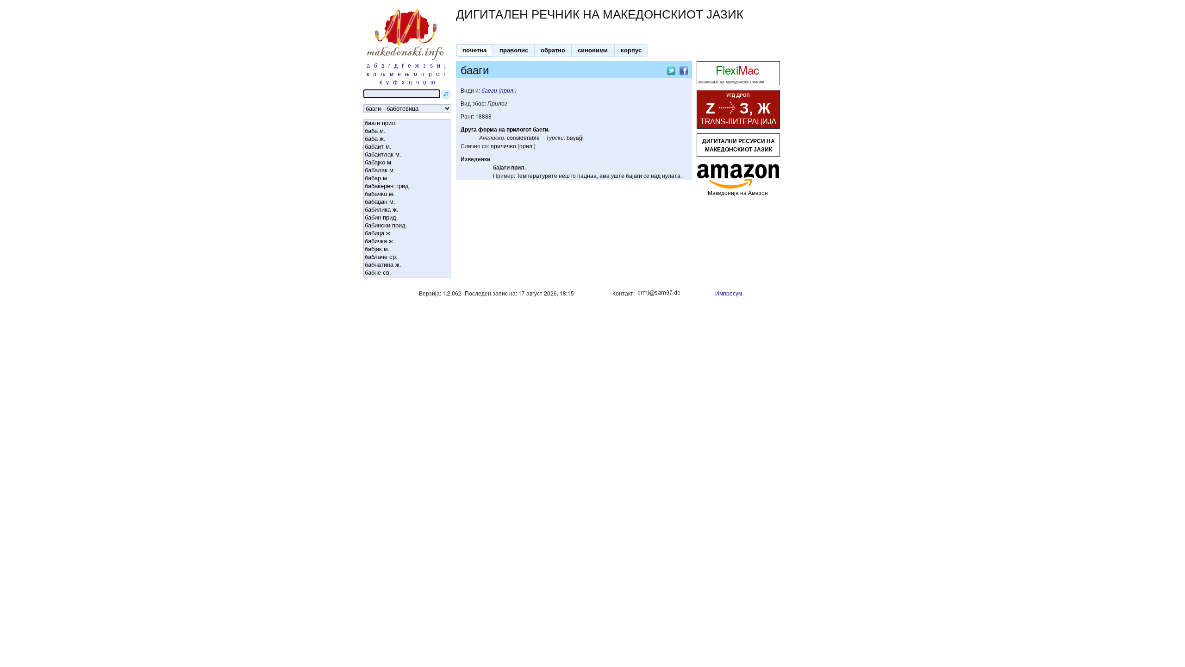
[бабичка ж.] (407, 241)
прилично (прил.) (513, 146)
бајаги (634, 175)
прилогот (518, 129)
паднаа (587, 175)
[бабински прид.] (407, 226)
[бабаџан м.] (407, 202)
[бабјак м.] (407, 249)
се (646, 175)
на (502, 129)
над (656, 175)
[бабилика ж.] (407, 210)
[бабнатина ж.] (407, 265)
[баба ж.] (407, 139)
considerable (523, 137)
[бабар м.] (407, 178)
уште (617, 175)
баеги (540, 129)
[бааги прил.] (407, 123)
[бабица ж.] (407, 234)
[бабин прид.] (407, 218)
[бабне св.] (407, 273)
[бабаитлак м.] (407, 155)
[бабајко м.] (407, 163)
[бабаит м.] (407, 147)
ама (604, 175)
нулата (671, 175)
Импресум (728, 293)
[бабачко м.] (407, 194)
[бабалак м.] (407, 171)
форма (487, 129)
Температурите (537, 175)
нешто (567, 175)
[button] (474, 50)
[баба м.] (407, 131)
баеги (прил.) (499, 90)
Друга (469, 129)
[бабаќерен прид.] (407, 186)
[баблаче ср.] (407, 257)
